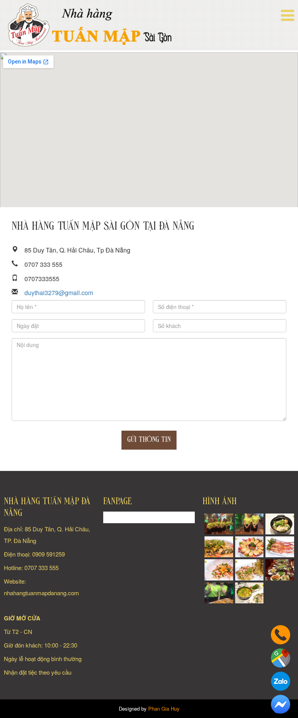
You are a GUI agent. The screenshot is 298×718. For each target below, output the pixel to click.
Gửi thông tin (149, 440)
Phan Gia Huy (164, 708)
